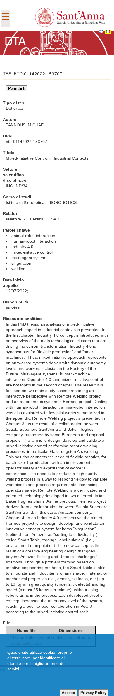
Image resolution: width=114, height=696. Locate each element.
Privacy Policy (93, 692)
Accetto (68, 692)
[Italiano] (108, 32)
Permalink (16, 88)
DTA (15, 40)
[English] (101, 32)
